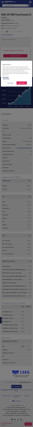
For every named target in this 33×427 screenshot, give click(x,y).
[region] (16, 74)
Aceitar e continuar (22, 82)
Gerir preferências (10, 82)
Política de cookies (5, 77)
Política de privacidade (6, 78)
